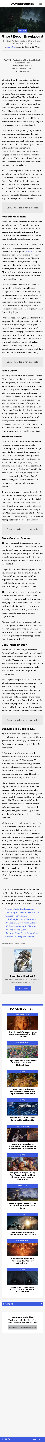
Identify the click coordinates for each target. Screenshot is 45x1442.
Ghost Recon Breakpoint (22, 976)
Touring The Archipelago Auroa (19, 909)
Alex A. (29, 252)
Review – (22, 1233)
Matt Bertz (11, 47)
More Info (23, 988)
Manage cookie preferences (22, 1327)
